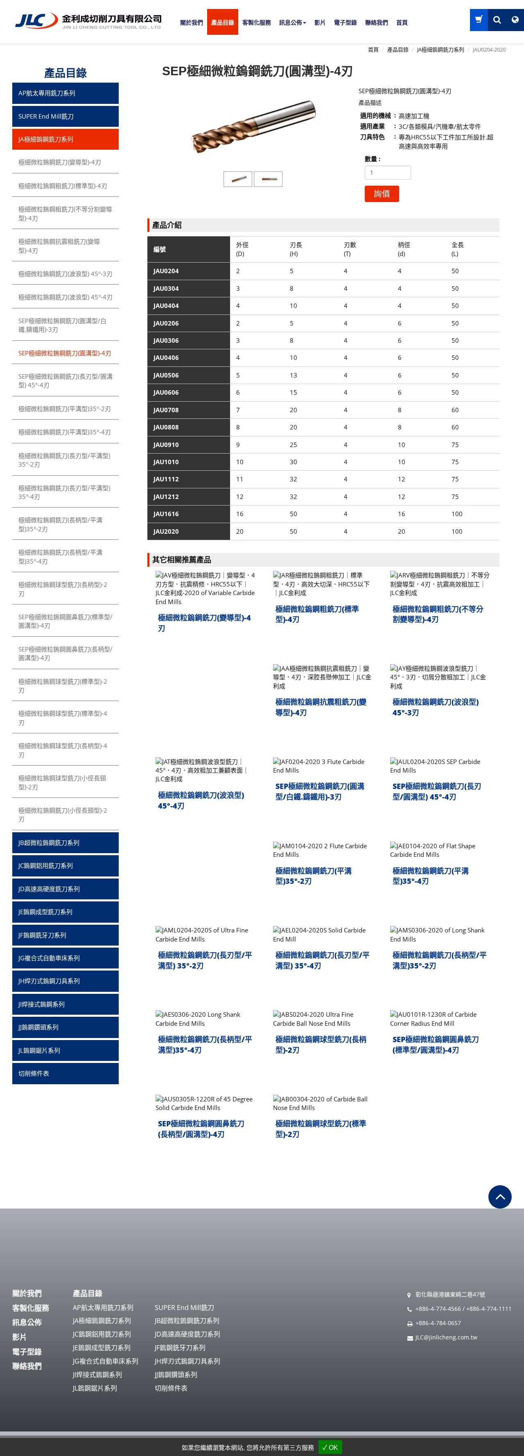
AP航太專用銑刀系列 (46, 93)
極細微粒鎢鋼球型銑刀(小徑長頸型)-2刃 (62, 782)
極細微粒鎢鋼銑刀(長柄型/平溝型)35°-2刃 (440, 960)
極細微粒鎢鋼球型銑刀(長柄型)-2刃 (321, 1044)
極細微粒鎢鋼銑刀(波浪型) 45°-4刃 (201, 800)
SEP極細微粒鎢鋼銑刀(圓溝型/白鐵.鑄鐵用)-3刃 (320, 791)
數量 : (372, 159)
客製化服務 (256, 22)
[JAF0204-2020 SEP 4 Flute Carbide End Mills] (253, 127)
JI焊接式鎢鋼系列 (41, 1004)
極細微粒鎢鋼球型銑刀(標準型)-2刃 (321, 1129)
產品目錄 (222, 22)
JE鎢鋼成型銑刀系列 (45, 912)
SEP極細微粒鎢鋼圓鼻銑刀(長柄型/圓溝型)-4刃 (201, 1129)
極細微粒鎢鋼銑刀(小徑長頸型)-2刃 (62, 814)
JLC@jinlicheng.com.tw (446, 1337)
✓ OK (330, 1447)
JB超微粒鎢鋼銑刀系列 (48, 842)
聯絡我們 (376, 22)
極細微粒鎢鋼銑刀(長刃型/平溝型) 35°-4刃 (323, 960)
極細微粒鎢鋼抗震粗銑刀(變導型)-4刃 (321, 707)
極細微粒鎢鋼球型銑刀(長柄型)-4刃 (62, 749)
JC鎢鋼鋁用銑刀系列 (45, 865)
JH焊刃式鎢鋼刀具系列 (49, 981)
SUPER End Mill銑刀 (46, 116)
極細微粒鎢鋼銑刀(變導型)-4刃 (204, 623)
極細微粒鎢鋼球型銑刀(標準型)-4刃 (62, 717)
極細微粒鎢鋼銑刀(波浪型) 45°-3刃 (436, 707)
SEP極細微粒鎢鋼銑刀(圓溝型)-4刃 (64, 353)
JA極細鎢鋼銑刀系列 (440, 49)
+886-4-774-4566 (438, 1308)
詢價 (382, 193)
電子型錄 (345, 22)
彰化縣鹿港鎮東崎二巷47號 (450, 1294)
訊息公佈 (27, 1322)
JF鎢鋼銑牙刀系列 (42, 935)
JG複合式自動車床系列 (49, 958)
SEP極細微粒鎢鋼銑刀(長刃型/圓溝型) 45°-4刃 (437, 791)
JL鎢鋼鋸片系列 (39, 1050)
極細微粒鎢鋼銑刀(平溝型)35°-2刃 (314, 876)
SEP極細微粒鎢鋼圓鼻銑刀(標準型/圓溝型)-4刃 (436, 1044)
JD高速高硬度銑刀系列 (49, 889)
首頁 (402, 22)
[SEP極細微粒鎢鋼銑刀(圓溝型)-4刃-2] (268, 179)
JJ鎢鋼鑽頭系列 (38, 1027)
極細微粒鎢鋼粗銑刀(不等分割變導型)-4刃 (438, 614)
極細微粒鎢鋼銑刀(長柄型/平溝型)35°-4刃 (205, 1044)
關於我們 (191, 22)
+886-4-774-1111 (489, 1308)
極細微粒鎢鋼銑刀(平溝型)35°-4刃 (431, 876)
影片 (320, 22)
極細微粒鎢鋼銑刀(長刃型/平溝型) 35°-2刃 (205, 960)
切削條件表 (33, 1073)
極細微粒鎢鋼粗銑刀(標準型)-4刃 (317, 614)
